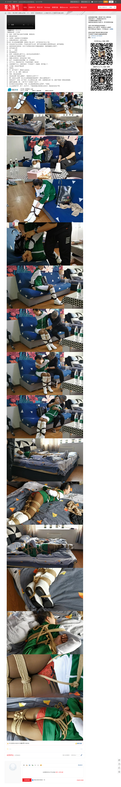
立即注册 (61, 772)
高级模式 (80, 765)
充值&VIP (32, 7)
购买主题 (79, 743)
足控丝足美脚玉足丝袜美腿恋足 (26, 1)
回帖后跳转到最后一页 (39, 780)
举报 (81, 749)
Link (32, 765)
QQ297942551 (74, 7)
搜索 (111, 7)
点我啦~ (112, 29)
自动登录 (95, 1)
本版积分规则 (80, 780)
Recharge (47, 7)
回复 (10, 749)
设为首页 (9, 1)
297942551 (93, 36)
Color (27, 765)
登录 (57, 772)
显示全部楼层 (66, 755)
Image (30, 765)
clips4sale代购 (39, 1)
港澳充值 (55, 7)
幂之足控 (84, 7)
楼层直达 (73, 755)
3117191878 (99, 36)
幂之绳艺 (5, 13)
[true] (115, 7)
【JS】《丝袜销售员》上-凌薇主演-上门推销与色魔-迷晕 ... (47, 13)
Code (38, 765)
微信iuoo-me (64, 7)
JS (28, 13)
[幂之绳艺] (6, 2)
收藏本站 (15, 1)
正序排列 (17, 755)
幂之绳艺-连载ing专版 (19, 13)
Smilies (41, 765)
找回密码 (100, 1)
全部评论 (10, 755)
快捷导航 (115, 1)
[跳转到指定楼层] (81, 755)
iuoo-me (94, 37)
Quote (35, 765)
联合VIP (40, 7)
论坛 (25, 7)
